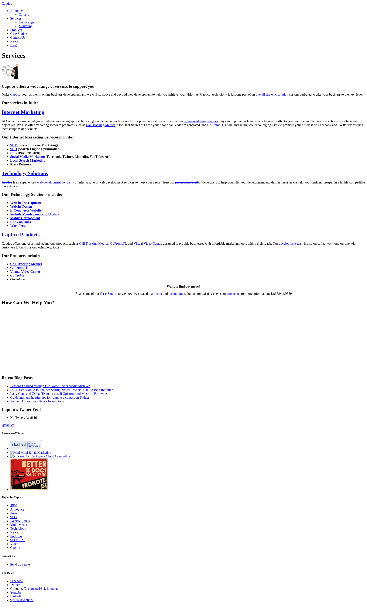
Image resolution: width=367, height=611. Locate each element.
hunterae (52, 588)
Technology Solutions (25, 173)
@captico (8, 425)
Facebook (16, 581)
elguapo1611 (36, 588)
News (14, 41)
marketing (155, 293)
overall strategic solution (272, 94)
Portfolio (16, 536)
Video (14, 544)
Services (15, 18)
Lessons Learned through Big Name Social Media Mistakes (50, 386)
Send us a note (20, 564)
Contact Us (17, 37)
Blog (13, 45)
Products (16, 30)
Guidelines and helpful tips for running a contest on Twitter (49, 397)
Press (13, 513)
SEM (13, 505)
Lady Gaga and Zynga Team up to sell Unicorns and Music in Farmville (58, 393)
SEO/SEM (17, 540)
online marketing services (201, 121)
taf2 (23, 588)
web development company (55, 182)
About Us (16, 11)
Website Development (25, 203)
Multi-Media (18, 524)
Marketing (25, 26)
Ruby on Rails (20, 222)
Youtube (15, 592)
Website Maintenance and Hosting (34, 214)
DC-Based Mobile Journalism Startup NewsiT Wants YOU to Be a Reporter (61, 390)
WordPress (18, 225)
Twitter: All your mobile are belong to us (37, 401)
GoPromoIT (215, 125)
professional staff (187, 182)
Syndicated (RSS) (22, 600)
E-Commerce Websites (26, 210)
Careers (24, 14)
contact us (233, 293)
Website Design (21, 206)
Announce (17, 509)
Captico (7, 3)
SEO (13, 517)
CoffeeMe (17, 275)
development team (291, 243)
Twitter (15, 585)
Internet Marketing (23, 112)
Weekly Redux (20, 521)
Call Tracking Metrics (100, 125)
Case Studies (18, 33)
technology (176, 293)
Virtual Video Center (147, 243)
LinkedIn (16, 596)
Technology (27, 22)
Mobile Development (25, 218)
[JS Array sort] (29, 489)
